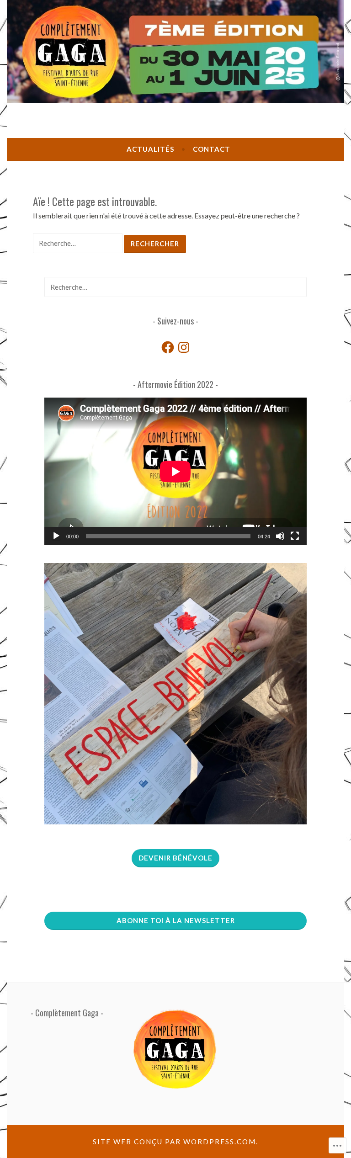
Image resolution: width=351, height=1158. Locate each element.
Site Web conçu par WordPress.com (174, 1141)
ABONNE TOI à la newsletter (176, 920)
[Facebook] (167, 347)
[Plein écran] (294, 536)
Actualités (150, 149)
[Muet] (280, 536)
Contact (211, 149)
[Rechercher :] (78, 243)
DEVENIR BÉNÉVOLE (175, 858)
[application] (175, 471)
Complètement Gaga (67, 1013)
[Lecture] (56, 536)
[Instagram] (183, 347)
